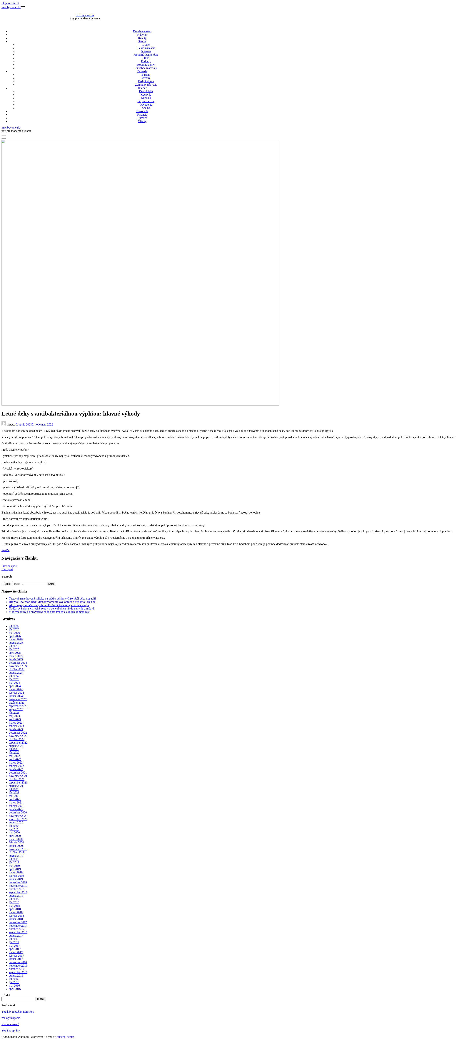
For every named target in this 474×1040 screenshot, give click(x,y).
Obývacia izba (146, 101)
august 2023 (16, 709)
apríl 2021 (15, 799)
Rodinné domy (146, 64)
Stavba (142, 41)
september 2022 (18, 742)
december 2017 (18, 922)
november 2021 (18, 775)
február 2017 (16, 955)
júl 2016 (14, 978)
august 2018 (16, 895)
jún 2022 (14, 752)
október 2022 (16, 739)
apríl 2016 (15, 988)
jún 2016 (14, 982)
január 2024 (16, 696)
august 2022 (16, 745)
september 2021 (18, 782)
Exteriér (142, 117)
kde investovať (10, 1024)
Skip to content (10, 3)
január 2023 (16, 729)
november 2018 (18, 885)
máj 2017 (14, 945)
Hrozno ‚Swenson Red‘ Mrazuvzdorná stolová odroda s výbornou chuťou (52, 601)
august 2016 (16, 975)
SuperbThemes (65, 1036)
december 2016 (18, 962)
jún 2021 (14, 792)
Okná (146, 58)
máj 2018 (14, 905)
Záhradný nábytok (146, 84)
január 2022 (16, 769)
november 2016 (18, 965)
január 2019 (16, 879)
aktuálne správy (10, 1030)
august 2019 (16, 855)
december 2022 (18, 732)
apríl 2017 (15, 948)
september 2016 (18, 972)
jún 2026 (14, 629)
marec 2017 (16, 952)
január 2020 (16, 845)
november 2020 (18, 815)
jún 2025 (14, 649)
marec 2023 (16, 722)
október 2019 (16, 852)
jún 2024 (14, 679)
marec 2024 (16, 689)
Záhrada (142, 71)
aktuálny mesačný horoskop (17, 1011)
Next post (7, 569)
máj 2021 (14, 795)
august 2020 (16, 822)
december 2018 (18, 882)
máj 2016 (14, 985)
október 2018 (16, 889)
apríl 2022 (15, 759)
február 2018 (16, 915)
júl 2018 (14, 899)
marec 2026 (16, 639)
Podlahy (146, 61)
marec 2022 (16, 762)
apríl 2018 (15, 909)
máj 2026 (14, 632)
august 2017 (16, 935)
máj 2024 (14, 682)
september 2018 (18, 892)
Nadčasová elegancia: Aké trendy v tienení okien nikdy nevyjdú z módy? (51, 608)
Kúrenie (146, 51)
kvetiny (146, 78)
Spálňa (146, 107)
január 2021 (16, 809)
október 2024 (16, 669)
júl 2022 (14, 749)
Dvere (146, 44)
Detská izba (146, 91)
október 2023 (16, 702)
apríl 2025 (15, 652)
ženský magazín (10, 1017)
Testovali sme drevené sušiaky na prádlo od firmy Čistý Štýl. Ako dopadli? (52, 598)
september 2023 (18, 706)
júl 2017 (14, 939)
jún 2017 (14, 942)
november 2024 (18, 666)
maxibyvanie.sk (85, 15)
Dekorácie (142, 111)
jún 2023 (14, 712)
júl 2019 (14, 859)
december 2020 (18, 812)
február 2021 (16, 805)
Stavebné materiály (146, 68)
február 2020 (16, 842)
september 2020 (18, 819)
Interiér (142, 88)
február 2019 (16, 875)
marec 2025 (16, 656)
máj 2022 (14, 755)
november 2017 (18, 925)
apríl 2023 (15, 719)
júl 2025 (14, 646)
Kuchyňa (146, 94)
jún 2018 (14, 902)
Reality (142, 38)
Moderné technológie (145, 54)
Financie (142, 114)
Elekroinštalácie (146, 48)
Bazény (145, 74)
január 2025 (16, 659)
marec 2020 (16, 839)
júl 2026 (14, 626)
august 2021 (16, 785)
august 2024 (16, 672)
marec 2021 (16, 802)
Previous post (9, 566)
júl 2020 (14, 825)
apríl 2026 (15, 636)
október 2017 (16, 929)
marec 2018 (16, 912)
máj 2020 (14, 832)
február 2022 (16, 765)
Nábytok (142, 34)
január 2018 (16, 919)
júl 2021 (14, 789)
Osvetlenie (146, 104)
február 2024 (16, 692)
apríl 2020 (15, 835)
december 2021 (18, 772)
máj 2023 (14, 715)
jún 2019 (14, 862)
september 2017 (18, 932)
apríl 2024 (15, 686)
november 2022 (18, 735)
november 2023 (18, 699)
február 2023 (16, 725)
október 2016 (16, 968)
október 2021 (16, 779)
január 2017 (16, 958)
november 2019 (18, 849)
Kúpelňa (146, 97)
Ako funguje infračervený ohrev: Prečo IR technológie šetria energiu (49, 605)
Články (142, 121)
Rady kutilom (146, 81)
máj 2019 (14, 865)
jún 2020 (14, 829)
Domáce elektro (142, 31)
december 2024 (18, 662)
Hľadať (5, 995)
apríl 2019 (15, 869)
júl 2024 (14, 676)
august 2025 (16, 642)
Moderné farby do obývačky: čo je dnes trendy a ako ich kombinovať (49, 611)
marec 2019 (16, 872)
